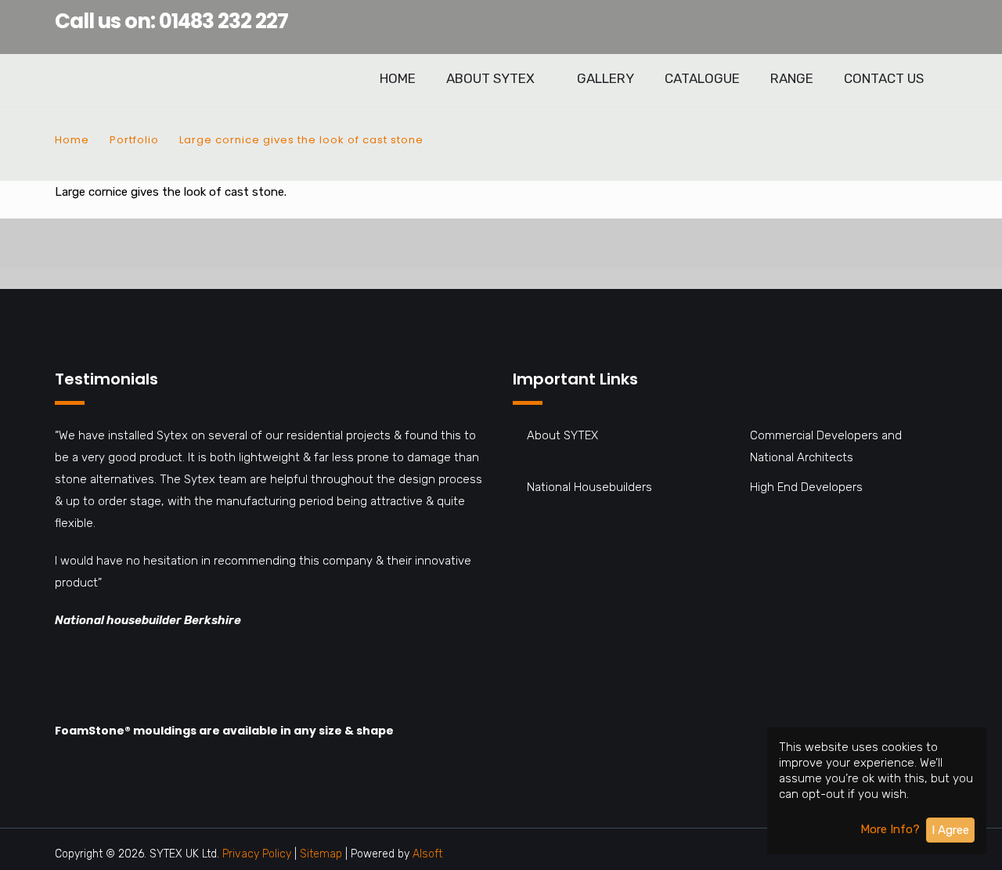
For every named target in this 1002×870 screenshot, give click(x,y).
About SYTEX (562, 435)
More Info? (890, 829)
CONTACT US (884, 78)
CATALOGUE (702, 78)
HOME (398, 78)
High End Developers (806, 487)
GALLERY (605, 78)
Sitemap (322, 854)
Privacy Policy (256, 854)
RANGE (791, 78)
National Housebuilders (589, 487)
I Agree (950, 830)
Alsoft (427, 854)
